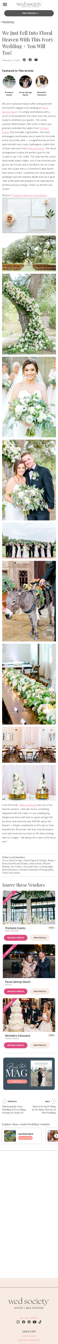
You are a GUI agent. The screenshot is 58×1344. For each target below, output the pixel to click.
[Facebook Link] (23, 1322)
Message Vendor (15, 938)
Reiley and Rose (36, 148)
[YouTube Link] (34, 1322)
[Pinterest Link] (29, 1322)
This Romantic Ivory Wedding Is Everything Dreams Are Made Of (14, 1109)
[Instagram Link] (18, 1322)
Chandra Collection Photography (30, 195)
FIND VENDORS (29, 1336)
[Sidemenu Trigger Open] (5, 4)
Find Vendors (29, 13)
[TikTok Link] (40, 1322)
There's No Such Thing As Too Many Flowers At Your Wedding (44, 1109)
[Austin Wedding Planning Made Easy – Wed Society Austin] (29, 5)
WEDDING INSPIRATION (29, 1340)
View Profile (40, 938)
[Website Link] (29, 1310)
